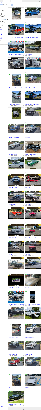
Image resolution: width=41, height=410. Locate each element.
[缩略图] (10, 5)
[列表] (9, 5)
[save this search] (40, 3)
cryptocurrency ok (3, 40)
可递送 (2, 39)
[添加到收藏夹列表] (9, 22)
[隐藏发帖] (23, 22)
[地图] (13, 5)
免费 (1, 14)
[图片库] (12, 5)
